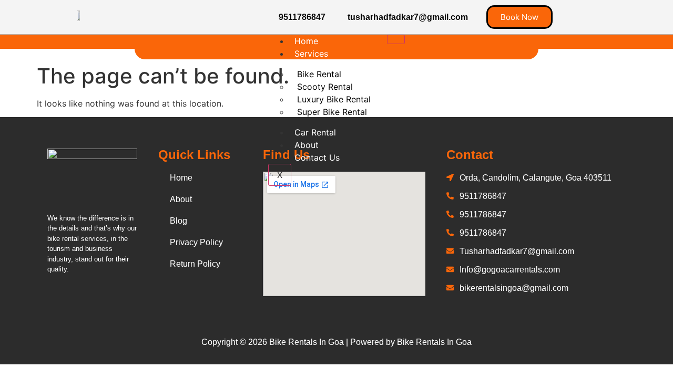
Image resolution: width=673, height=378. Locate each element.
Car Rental (315, 132)
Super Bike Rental (332, 112)
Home (306, 41)
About (306, 145)
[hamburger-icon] (396, 39)
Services (311, 53)
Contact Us (317, 157)
